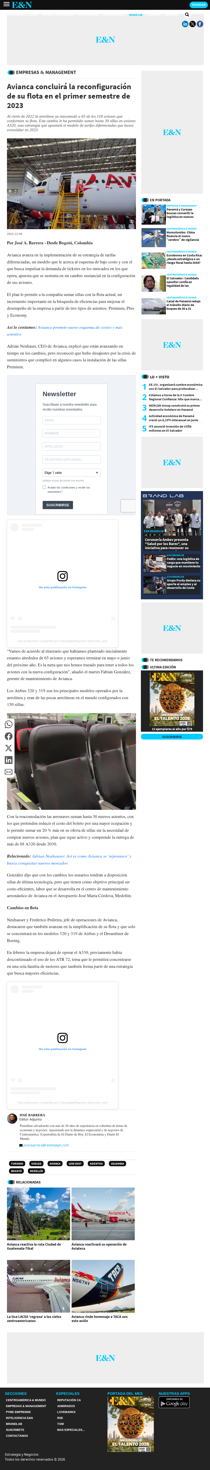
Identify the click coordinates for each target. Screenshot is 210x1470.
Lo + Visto (159, 376)
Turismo (17, 1163)
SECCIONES (16, 1393)
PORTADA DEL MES (125, 1393)
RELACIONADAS (28, 1182)
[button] (8, 724)
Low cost (75, 1163)
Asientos (96, 1163)
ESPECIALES (68, 1393)
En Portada (160, 200)
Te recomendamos (166, 660)
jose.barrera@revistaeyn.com (46, 1145)
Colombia (117, 1163)
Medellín (36, 1171)
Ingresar (199, 5)
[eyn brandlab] (163, 496)
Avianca (55, 1163)
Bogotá (16, 1171)
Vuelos (36, 1163)
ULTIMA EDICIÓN (163, 667)
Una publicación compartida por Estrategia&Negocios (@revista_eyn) (62, 641)
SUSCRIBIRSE (172, 737)
